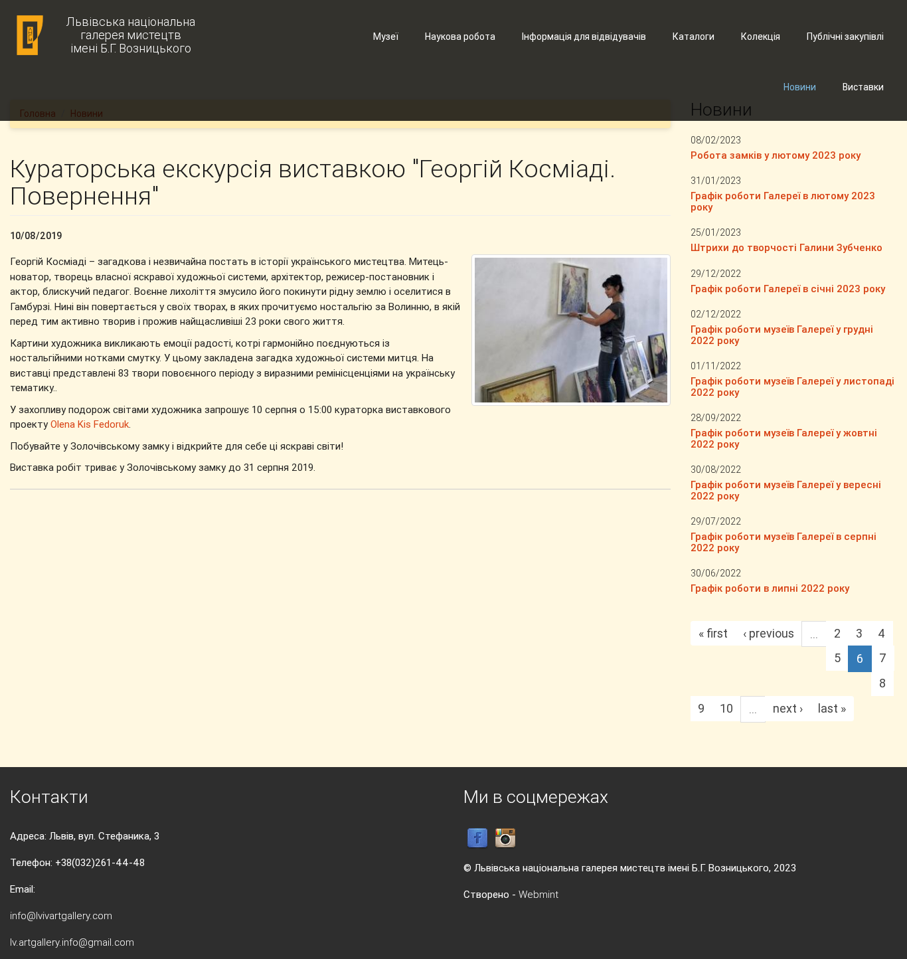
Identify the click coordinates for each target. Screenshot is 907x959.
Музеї (385, 37)
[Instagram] (505, 837)
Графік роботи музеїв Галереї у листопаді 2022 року (792, 386)
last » (832, 708)
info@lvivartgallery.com (61, 915)
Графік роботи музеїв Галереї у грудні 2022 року (782, 335)
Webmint (538, 894)
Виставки (863, 87)
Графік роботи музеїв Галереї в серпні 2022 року (783, 542)
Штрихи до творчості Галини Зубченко (786, 247)
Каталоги (693, 37)
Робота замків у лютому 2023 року (776, 155)
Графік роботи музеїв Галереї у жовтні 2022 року (784, 438)
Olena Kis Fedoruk (89, 424)
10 (726, 708)
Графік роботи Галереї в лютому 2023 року (783, 201)
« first (713, 633)
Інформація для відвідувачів (584, 37)
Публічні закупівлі (845, 37)
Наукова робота (460, 37)
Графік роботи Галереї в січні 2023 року (788, 288)
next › (788, 708)
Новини (799, 87)
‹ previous (768, 633)
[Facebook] (477, 837)
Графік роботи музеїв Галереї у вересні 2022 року (786, 490)
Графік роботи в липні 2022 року (770, 588)
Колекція (760, 37)
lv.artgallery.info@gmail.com (72, 942)
